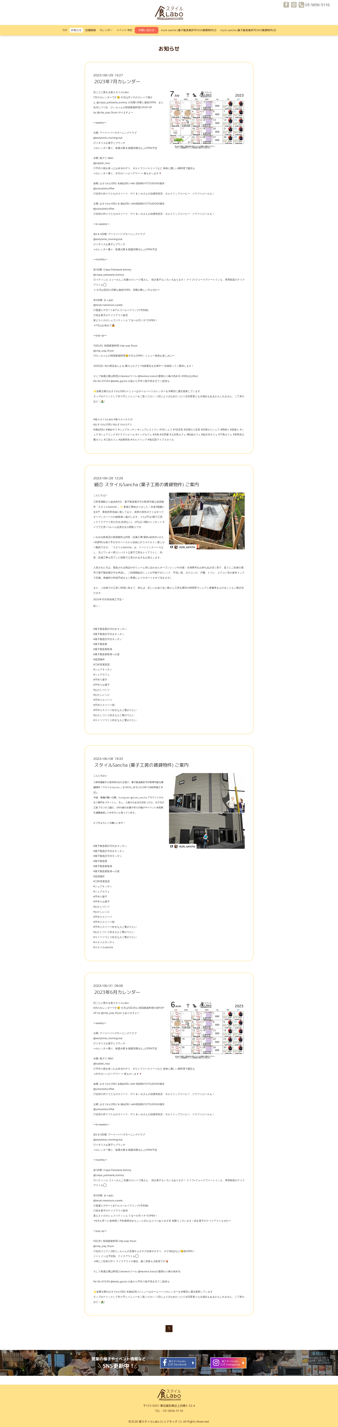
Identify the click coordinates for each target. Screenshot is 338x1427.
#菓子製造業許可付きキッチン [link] (110, 628)
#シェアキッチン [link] (127, 429)
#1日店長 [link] (178, 429)
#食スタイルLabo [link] (103, 419)
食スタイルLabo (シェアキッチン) (160, 1421)
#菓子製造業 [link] (100, 643)
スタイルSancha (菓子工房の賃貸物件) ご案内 (141, 765)
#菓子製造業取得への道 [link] (106, 654)
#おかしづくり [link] (101, 689)
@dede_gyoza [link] (119, 380)
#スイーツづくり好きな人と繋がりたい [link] (115, 720)
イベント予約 (124, 30)
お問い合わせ (146, 30)
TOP (64, 30)
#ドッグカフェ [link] (144, 434)
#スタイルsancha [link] (103, 947)
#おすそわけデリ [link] (122, 424)
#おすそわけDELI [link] (102, 424)
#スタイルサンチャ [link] (104, 942)
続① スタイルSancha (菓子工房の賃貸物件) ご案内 (146, 484)
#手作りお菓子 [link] (101, 684)
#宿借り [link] (234, 429)
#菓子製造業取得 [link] (102, 649)
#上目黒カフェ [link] (178, 434)
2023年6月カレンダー (117, 992)
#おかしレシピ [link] (101, 694)
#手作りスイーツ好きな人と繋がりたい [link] (115, 709)
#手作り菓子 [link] (100, 679)
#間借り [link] (224, 429)
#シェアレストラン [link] (148, 429)
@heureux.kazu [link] (147, 375)
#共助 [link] (156, 434)
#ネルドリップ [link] (139, 439)
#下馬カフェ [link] (225, 434)
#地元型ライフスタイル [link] (161, 439)
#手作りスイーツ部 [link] (104, 704)
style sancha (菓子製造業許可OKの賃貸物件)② (248, 30)
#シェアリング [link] (107, 434)
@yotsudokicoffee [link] (103, 188)
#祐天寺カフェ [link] (209, 434)
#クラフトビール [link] (125, 434)
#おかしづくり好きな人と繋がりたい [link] (113, 715)
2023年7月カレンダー (117, 81)
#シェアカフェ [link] (101, 674)
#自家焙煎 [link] (124, 439)
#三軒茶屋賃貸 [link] (101, 664)
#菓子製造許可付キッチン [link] (107, 639)
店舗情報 (90, 30)
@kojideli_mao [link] (101, 163)
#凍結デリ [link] (111, 429)
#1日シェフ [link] (165, 429)
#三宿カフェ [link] (111, 439)
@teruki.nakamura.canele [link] (108, 304)
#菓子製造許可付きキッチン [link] (108, 633)
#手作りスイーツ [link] (102, 699)
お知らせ (76, 30)
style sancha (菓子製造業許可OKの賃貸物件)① (189, 30)
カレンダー (106, 30)
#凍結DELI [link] (99, 429)
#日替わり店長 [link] (192, 429)
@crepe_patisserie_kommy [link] (111, 102)
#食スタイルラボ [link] (123, 419)
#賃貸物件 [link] (99, 659)
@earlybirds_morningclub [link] (108, 137)
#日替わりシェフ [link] (210, 429)
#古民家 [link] (164, 434)
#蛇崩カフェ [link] (194, 434)
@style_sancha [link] (138, 797)
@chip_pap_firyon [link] (107, 112)
